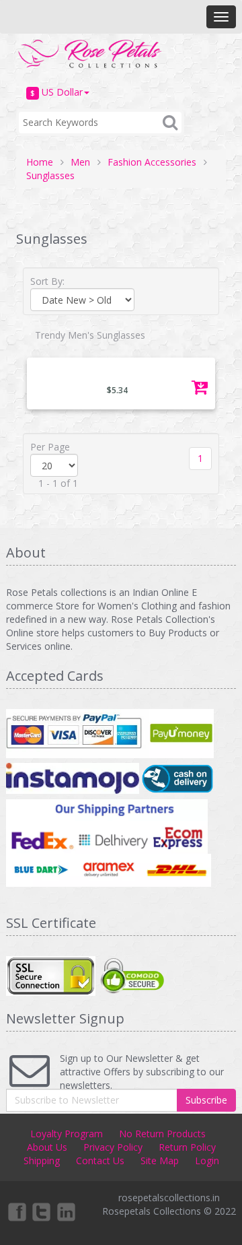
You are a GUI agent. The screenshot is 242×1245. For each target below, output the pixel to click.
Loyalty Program (66, 1133)
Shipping (42, 1160)
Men (80, 162)
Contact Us (100, 1160)
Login (207, 1160)
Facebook (16, 1211)
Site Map (159, 1160)
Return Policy (187, 1147)
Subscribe (206, 1099)
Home (39, 162)
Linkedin (67, 1211)
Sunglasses (50, 175)
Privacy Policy (113, 1147)
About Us (47, 1147)
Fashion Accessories (152, 162)
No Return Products (162, 1133)
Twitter (42, 1211)
